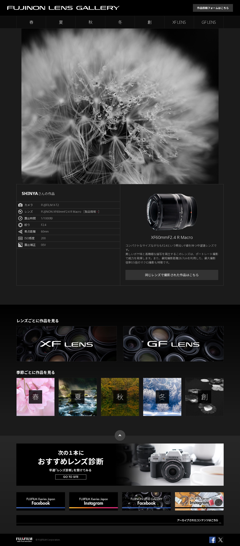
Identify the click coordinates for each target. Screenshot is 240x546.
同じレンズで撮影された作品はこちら (172, 275)
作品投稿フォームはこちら (213, 8)
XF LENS (179, 22)
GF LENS (209, 22)
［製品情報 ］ (91, 212)
